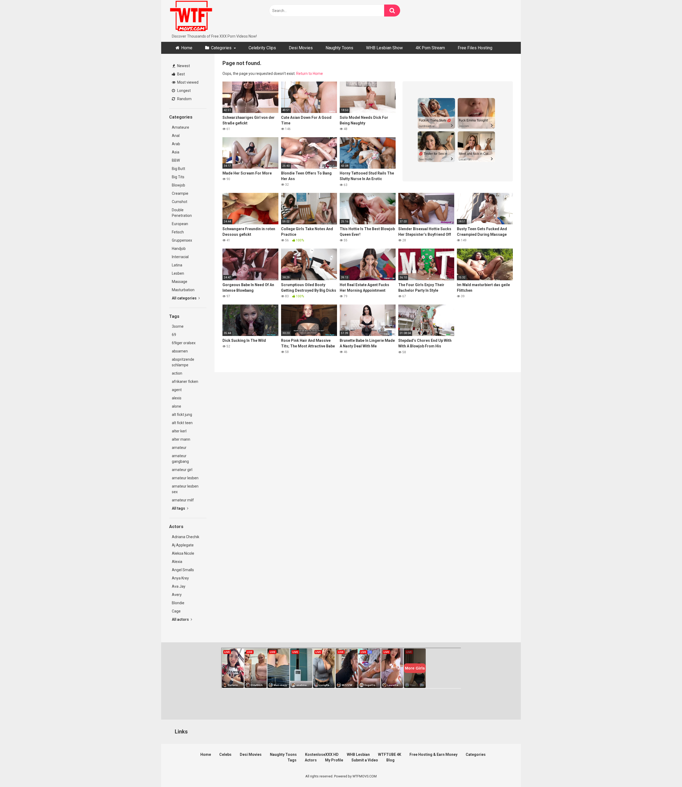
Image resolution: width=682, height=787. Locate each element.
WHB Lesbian (358, 754)
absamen (180, 351)
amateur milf (183, 500)
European (180, 224)
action (177, 373)
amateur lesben (185, 478)
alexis (176, 398)
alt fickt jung (182, 414)
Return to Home (309, 73)
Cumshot (179, 202)
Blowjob (178, 185)
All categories (184, 298)
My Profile (334, 760)
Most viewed (187, 82)
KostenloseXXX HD (322, 754)
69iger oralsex (184, 343)
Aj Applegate (183, 545)
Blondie (178, 603)
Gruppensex (182, 240)
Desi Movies (301, 47)
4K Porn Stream (430, 47)
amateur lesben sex (185, 489)
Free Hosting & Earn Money (433, 754)
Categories (221, 47)
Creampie (180, 193)
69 (174, 334)
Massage (179, 281)
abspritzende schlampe (183, 362)
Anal (176, 135)
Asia (175, 152)
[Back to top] (664, 770)
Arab (176, 144)
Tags (292, 760)
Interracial (180, 257)
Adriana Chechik (185, 537)
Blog (390, 760)
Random (184, 99)
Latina (177, 265)
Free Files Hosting (475, 47)
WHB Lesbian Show (384, 47)
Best (180, 74)
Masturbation (183, 290)
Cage (176, 611)
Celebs (225, 754)
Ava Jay (178, 586)
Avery (177, 595)
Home (186, 47)
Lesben (178, 273)
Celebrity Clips (262, 47)
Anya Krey (180, 578)
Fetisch (178, 232)
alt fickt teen (182, 423)
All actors (181, 619)
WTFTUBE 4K (389, 754)
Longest (183, 90)
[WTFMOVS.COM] (191, 17)
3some (178, 326)
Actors (311, 760)
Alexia (177, 561)
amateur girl (182, 470)
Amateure (180, 127)
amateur (179, 447)
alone (176, 406)
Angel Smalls (183, 570)
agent (177, 390)
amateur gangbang (180, 459)
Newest (183, 66)
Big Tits (178, 177)
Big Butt (178, 169)
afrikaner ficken (185, 381)
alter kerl (179, 431)
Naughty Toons (339, 47)
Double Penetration (182, 213)
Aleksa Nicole (183, 553)
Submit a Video (364, 760)
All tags (179, 508)
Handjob (179, 248)
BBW (176, 160)
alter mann (181, 439)
